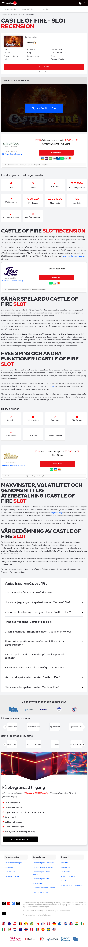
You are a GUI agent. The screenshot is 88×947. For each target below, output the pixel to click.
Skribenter (64, 863)
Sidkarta (64, 881)
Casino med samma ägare (13, 863)
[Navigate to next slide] (83, 727)
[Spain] (43, 929)
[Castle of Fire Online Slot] (37, 923)
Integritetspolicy (44, 915)
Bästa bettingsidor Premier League (42, 873)
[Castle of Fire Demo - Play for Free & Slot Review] (3, 923)
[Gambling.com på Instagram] (18, 906)
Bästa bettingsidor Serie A (42, 879)
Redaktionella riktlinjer (41, 892)
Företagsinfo (65, 872)
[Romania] (37, 929)
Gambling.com (5, 15)
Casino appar (9, 867)
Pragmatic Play (56, 512)
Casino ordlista (38, 883)
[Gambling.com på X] (4, 906)
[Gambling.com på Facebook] (13, 906)
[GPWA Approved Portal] (65, 939)
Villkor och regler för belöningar (72, 885)
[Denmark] (48, 923)
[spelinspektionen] (75, 939)
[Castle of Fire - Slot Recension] (48, 929)
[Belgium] (20, 923)
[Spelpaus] (30, 939)
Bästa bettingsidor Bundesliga (43, 867)
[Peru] (31, 929)
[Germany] (54, 923)
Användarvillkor (29, 915)
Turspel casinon (10, 872)
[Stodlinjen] (15, 939)
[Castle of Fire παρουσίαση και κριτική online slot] (59, 923)
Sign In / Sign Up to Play (44, 108)
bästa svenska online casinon (73, 256)
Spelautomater (17, 15)
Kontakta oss (65, 867)
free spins (50, 386)
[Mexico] (9, 929)
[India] (76, 923)
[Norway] (26, 929)
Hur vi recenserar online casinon (44, 888)
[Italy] (3, 929)
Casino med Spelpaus (12, 876)
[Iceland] (65, 923)
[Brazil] (31, 923)
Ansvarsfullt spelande (68, 876)
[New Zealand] (20, 929)
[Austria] (14, 923)
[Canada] (43, 923)
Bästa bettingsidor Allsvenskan (43, 863)
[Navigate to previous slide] (5, 727)
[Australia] (9, 923)
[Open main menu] (3, 3)
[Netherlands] (14, 929)
